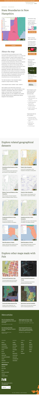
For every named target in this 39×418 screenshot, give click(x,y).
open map (13, 45)
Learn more (32, 0)
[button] (7, 3)
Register (32, 80)
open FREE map (32, 31)
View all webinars (31, 85)
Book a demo (32, 53)
